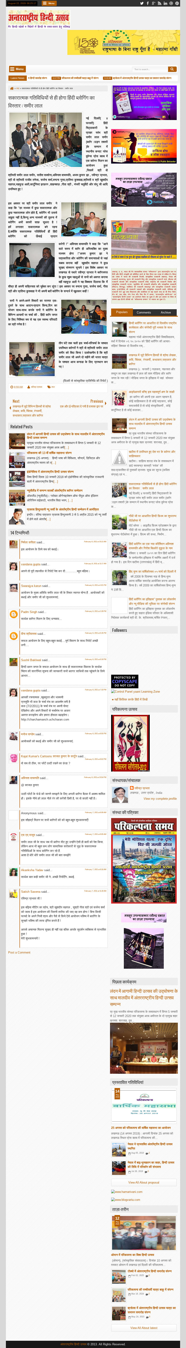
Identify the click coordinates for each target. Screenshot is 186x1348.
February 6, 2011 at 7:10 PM (95, 690)
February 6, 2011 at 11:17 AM (95, 564)
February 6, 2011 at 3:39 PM (95, 611)
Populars (122, 312)
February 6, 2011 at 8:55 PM (95, 734)
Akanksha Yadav (32, 870)
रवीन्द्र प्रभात (36, 387)
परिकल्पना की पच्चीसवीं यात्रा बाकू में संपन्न (70, 78)
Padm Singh (29, 612)
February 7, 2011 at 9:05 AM (95, 834)
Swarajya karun (31, 586)
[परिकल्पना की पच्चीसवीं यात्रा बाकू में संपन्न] (119, 1295)
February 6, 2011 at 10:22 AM (95, 542)
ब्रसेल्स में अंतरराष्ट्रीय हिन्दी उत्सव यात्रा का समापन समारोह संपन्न (132, 78)
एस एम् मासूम (28, 835)
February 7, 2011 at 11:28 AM (95, 891)
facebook (148, 3)
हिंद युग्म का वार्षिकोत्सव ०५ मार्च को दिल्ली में (152, 571)
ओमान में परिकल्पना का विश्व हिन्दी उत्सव (132, 1255)
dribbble (171, 3)
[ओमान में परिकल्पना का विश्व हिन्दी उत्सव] (144, 1233)
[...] (66, 447)
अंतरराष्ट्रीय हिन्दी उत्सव (73, 1344)
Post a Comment (19, 952)
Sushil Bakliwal (31, 660)
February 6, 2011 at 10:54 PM (95, 777)
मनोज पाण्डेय (27, 734)
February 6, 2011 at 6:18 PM (95, 659)
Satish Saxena (31, 891)
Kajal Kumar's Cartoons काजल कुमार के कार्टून (49, 756)
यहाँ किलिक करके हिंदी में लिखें (131, 699)
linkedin (165, 3)
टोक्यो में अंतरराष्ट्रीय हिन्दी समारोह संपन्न (149, 1271)
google (154, 3)
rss (159, 3)
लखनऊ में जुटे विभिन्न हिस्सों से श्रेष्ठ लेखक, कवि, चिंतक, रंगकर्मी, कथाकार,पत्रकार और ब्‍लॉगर (153, 359)
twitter (142, 3)
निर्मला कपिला (28, 542)
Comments (144, 312)
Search (172, 69)
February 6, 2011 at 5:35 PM (95, 633)
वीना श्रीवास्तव (29, 633)
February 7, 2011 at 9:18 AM (95, 869)
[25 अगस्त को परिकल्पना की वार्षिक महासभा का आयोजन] (144, 1106)
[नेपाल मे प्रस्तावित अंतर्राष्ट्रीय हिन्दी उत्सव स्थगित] (119, 1149)
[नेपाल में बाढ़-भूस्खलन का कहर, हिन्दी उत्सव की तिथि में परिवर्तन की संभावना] (119, 1168)
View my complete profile (160, 798)
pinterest (177, 3)
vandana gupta (30, 564)
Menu (51, 3)
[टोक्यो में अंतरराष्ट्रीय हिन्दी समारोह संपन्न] (119, 1276)
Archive (166, 312)
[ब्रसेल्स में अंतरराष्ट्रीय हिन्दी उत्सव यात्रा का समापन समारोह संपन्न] (119, 1313)
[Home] (11, 88)
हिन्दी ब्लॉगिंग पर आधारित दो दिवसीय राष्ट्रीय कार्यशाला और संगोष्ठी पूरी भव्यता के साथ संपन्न (152, 327)
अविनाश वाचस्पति (30, 778)
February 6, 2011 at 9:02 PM (95, 759)
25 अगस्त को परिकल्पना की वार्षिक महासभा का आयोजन (141, 1128)
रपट (53, 387)
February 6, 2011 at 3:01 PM (95, 585)
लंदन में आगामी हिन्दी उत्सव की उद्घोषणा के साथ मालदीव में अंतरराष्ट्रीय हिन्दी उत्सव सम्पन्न (152, 424)
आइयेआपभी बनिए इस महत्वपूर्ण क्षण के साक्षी (151, 392)
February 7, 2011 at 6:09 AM (95, 812)
